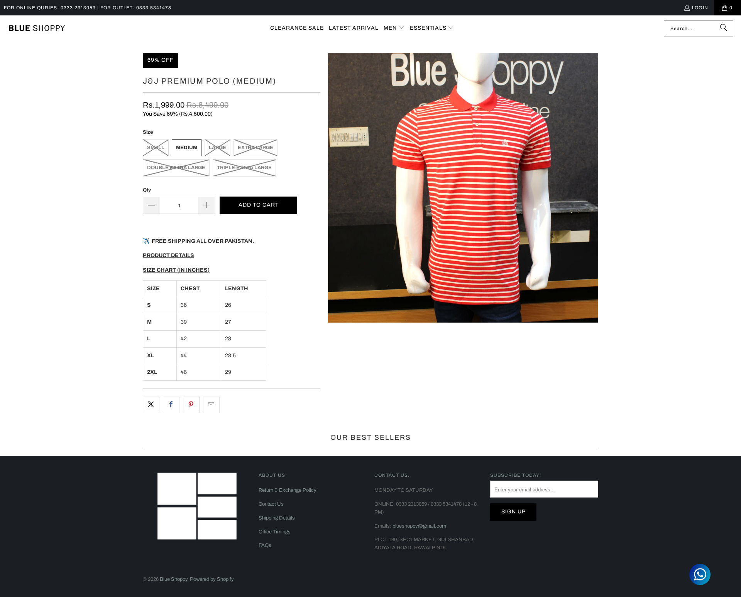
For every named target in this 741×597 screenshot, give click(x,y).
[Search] (723, 28)
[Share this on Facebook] (171, 405)
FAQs (265, 545)
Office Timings (275, 532)
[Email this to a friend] (211, 405)
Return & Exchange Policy (287, 490)
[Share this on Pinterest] (191, 405)
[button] (394, 28)
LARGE (217, 147)
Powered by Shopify (212, 579)
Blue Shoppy (173, 579)
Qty (147, 190)
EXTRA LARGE (255, 147)
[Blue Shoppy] (37, 29)
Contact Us (271, 504)
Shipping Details (277, 518)
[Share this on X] (151, 405)
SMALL (155, 147)
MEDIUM (186, 147)
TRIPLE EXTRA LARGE (244, 167)
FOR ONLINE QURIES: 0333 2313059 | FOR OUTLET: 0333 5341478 (87, 7)
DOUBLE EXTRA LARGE (176, 167)
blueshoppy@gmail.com (419, 526)
